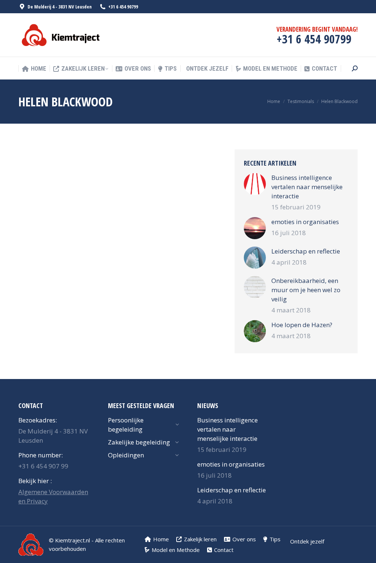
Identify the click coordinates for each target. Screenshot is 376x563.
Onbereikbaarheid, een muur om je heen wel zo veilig (305, 289)
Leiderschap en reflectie (305, 251)
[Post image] (255, 184)
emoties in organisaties (305, 221)
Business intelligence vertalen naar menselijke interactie (307, 186)
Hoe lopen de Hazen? (301, 325)
